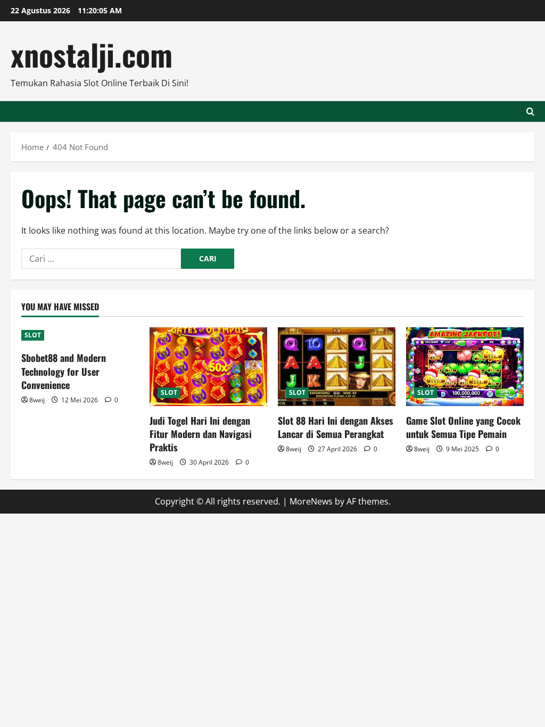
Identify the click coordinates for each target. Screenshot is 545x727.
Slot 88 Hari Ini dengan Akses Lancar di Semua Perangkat (335, 427)
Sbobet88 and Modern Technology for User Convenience (63, 371)
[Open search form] (530, 111)
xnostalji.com (91, 54)
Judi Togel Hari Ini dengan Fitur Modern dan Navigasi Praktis (201, 434)
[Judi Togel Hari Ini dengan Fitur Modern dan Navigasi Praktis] (208, 366)
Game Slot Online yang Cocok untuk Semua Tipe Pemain (463, 427)
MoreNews (311, 501)
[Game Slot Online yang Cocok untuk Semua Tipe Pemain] (465, 366)
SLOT (32, 335)
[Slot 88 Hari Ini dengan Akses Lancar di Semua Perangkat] (336, 366)
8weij (37, 399)
